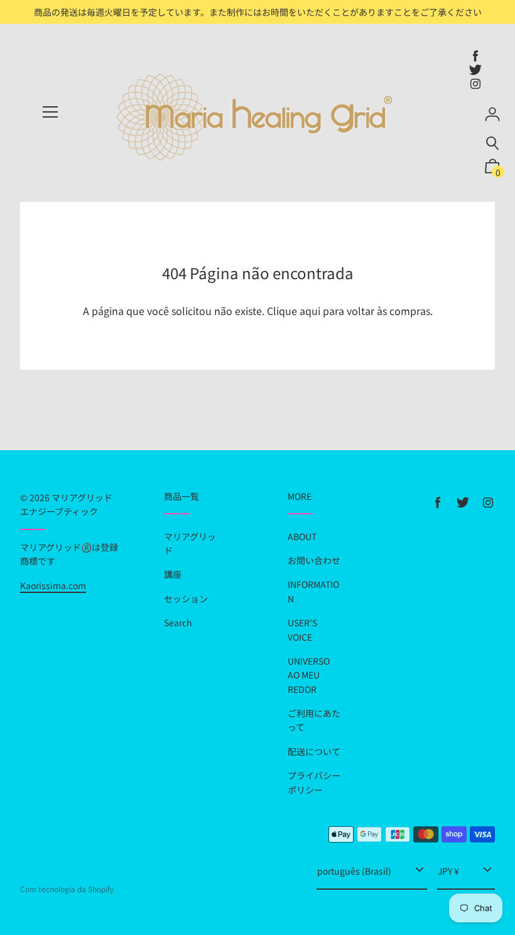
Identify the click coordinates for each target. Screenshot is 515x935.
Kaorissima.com (53, 585)
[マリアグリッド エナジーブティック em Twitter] (475, 70)
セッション (186, 598)
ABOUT (302, 536)
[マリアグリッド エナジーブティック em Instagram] (475, 84)
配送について (314, 751)
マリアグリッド (190, 543)
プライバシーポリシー (314, 782)
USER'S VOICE (302, 629)
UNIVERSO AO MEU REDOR (309, 675)
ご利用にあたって (314, 720)
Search (178, 622)
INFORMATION (313, 591)
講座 (173, 574)
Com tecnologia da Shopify (67, 888)
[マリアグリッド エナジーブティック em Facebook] (475, 56)
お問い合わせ (314, 560)
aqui (310, 310)
